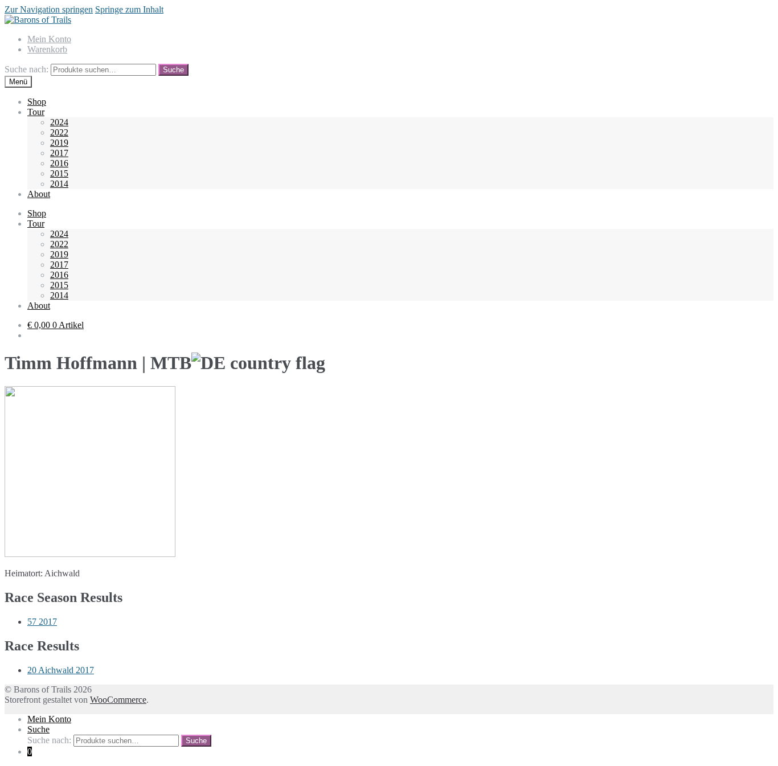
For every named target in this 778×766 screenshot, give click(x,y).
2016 (59, 163)
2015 (59, 173)
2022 (59, 132)
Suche (173, 69)
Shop (36, 101)
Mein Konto (49, 39)
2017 (59, 153)
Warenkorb (47, 49)
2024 (59, 122)
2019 (59, 143)
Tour (35, 112)
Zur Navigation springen (49, 9)
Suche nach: (26, 69)
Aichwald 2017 (60, 670)
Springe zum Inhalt (129, 9)
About (38, 194)
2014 (59, 184)
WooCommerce (118, 699)
